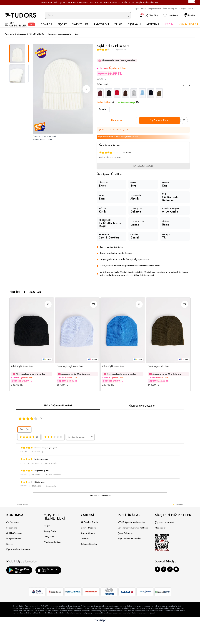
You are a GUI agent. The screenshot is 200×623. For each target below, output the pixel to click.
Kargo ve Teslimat (187, 9)
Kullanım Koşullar (88, 544)
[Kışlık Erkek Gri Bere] (133, 93)
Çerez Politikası (125, 533)
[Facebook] (157, 569)
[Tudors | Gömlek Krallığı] (20, 15)
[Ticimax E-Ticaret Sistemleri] (100, 620)
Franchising (11, 528)
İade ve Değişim (170, 9)
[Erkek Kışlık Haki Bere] (168, 330)
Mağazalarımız (154, 9)
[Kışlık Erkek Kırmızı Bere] (117, 93)
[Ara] (127, 15)
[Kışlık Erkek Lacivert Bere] (150, 93)
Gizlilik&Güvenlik (14, 533)
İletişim (46, 526)
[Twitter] (163, 569)
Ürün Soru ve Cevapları (142, 405)
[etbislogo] (162, 542)
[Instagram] (170, 569)
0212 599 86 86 (166, 522)
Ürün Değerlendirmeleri (58, 405)
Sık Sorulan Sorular (89, 522)
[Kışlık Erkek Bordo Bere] (100, 93)
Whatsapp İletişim (52, 542)
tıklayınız (145, 260)
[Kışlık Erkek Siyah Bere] (108, 93)
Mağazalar (160, 528)
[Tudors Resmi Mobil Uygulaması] (19, 570)
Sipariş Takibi (140, 9)
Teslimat (84, 539)
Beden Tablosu (104, 102)
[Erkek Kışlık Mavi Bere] (123, 330)
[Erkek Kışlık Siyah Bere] (32, 330)
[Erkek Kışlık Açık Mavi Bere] (77, 330)
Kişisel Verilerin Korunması (18, 549)
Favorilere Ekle (48, 304)
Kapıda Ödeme (87, 533)
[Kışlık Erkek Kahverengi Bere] (125, 93)
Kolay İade (48, 537)
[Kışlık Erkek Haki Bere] (159, 93)
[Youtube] (176, 569)
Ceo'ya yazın (12, 522)
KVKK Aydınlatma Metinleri (131, 522)
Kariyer (9, 544)
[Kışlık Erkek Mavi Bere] (142, 93)
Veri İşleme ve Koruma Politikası (133, 528)
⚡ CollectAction (178, 504)
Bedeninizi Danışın (126, 103)
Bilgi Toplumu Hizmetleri (129, 539)
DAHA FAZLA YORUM (143, 166)
